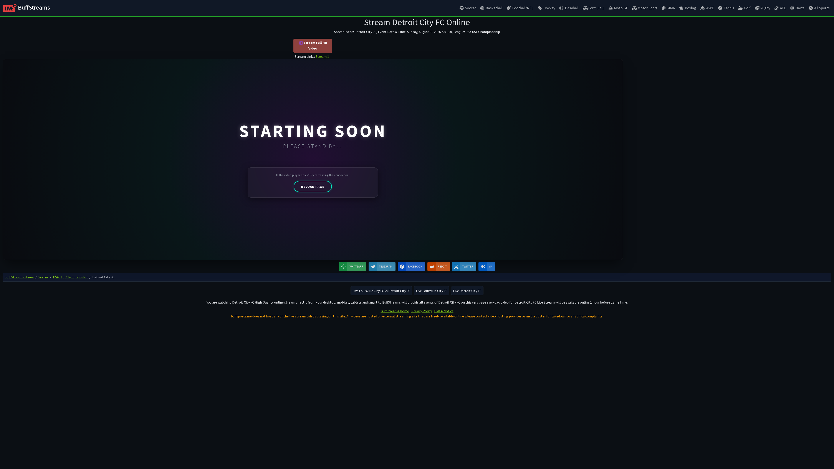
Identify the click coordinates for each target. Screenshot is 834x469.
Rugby (765, 8)
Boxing (690, 8)
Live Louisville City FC (431, 291)
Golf (747, 8)
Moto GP (621, 8)
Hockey (549, 8)
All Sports (822, 8)
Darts (800, 8)
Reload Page (312, 186)
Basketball (494, 8)
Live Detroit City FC (467, 291)
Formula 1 (596, 8)
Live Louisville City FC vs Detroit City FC (381, 291)
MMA (671, 8)
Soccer (470, 8)
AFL (783, 8)
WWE (710, 8)
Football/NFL (522, 8)
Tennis (729, 8)
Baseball (572, 8)
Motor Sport (647, 8)
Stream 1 (322, 56)
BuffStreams (33, 7)
